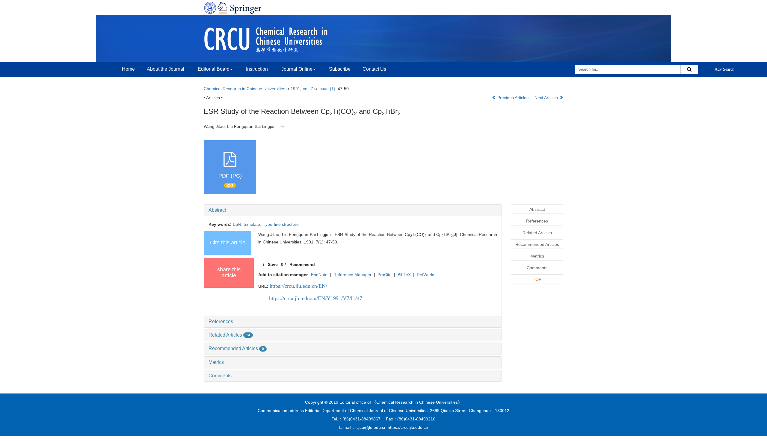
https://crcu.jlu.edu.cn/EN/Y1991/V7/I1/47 (315, 298)
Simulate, (253, 224)
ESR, (238, 224)
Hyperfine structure (280, 224)
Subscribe (340, 69)
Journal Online (296, 69)
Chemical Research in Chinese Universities (244, 88)
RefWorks (426, 274)
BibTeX (404, 274)
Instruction (257, 69)
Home (128, 69)
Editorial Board (214, 69)
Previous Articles (513, 97)
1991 (295, 88)
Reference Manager (352, 274)
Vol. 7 (308, 88)
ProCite (385, 274)
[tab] (353, 210)
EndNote (319, 274)
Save (273, 264)
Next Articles (547, 97)
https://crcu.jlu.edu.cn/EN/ (298, 286)
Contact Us (374, 69)
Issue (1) (326, 88)
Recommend (302, 264)
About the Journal (165, 69)
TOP (537, 279)
